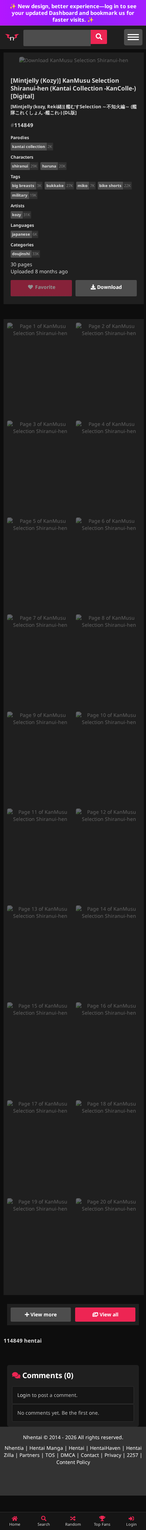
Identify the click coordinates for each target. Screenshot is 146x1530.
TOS (50, 1455)
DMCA (68, 1455)
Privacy (113, 1455)
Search (44, 1524)
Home (14, 1524)
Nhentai (32, 1437)
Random (73, 1524)
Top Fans (102, 1524)
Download (109, 287)
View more (43, 1314)
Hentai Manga (46, 1447)
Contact (90, 1455)
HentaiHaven (105, 1447)
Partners (29, 1455)
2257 (132, 1455)
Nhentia (14, 1447)
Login (23, 1395)
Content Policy (73, 1462)
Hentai (76, 1447)
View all (108, 1314)
